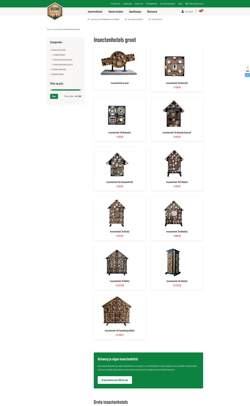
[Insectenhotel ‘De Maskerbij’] (117, 98)
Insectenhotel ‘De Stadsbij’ (177, 281)
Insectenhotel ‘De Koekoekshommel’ (177, 132)
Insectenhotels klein (62, 59)
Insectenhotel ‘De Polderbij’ (177, 182)
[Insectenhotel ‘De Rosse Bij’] (174, 49)
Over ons (139, 3)
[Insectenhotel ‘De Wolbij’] (117, 247)
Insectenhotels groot (63, 64)
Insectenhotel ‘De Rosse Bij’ (177, 83)
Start (49, 29)
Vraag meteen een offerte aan (115, 380)
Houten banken (59, 69)
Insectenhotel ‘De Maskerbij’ (119, 132)
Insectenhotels (57, 29)
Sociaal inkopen (167, 3)
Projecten (115, 3)
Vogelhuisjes (59, 54)
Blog (180, 3)
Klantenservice (196, 3)
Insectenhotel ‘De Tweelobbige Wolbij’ (120, 330)
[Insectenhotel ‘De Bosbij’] (117, 197)
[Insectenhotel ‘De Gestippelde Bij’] (117, 148)
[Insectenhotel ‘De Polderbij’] (174, 148)
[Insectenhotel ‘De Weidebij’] (174, 197)
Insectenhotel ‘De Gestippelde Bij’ (120, 182)
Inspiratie (127, 3)
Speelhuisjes (58, 74)
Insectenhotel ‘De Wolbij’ (120, 281)
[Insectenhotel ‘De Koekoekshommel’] (174, 98)
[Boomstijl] (55, 2)
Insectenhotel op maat (120, 83)
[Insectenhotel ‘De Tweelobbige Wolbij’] (117, 297)
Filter (54, 96)
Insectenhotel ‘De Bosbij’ (120, 231)
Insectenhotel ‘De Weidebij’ (177, 231)
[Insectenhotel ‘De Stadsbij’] (174, 247)
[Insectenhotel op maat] (117, 49)
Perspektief (151, 3)
